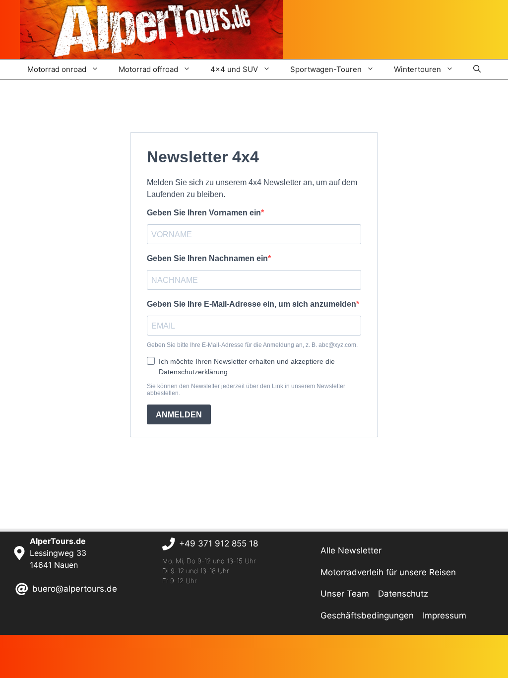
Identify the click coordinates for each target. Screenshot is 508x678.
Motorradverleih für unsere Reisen (388, 572)
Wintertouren (417, 69)
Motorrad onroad (56, 69)
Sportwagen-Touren (326, 69)
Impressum (444, 615)
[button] (477, 69)
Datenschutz (403, 594)
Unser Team (344, 594)
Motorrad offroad (148, 69)
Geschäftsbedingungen (367, 615)
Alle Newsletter (350, 550)
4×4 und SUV (234, 69)
